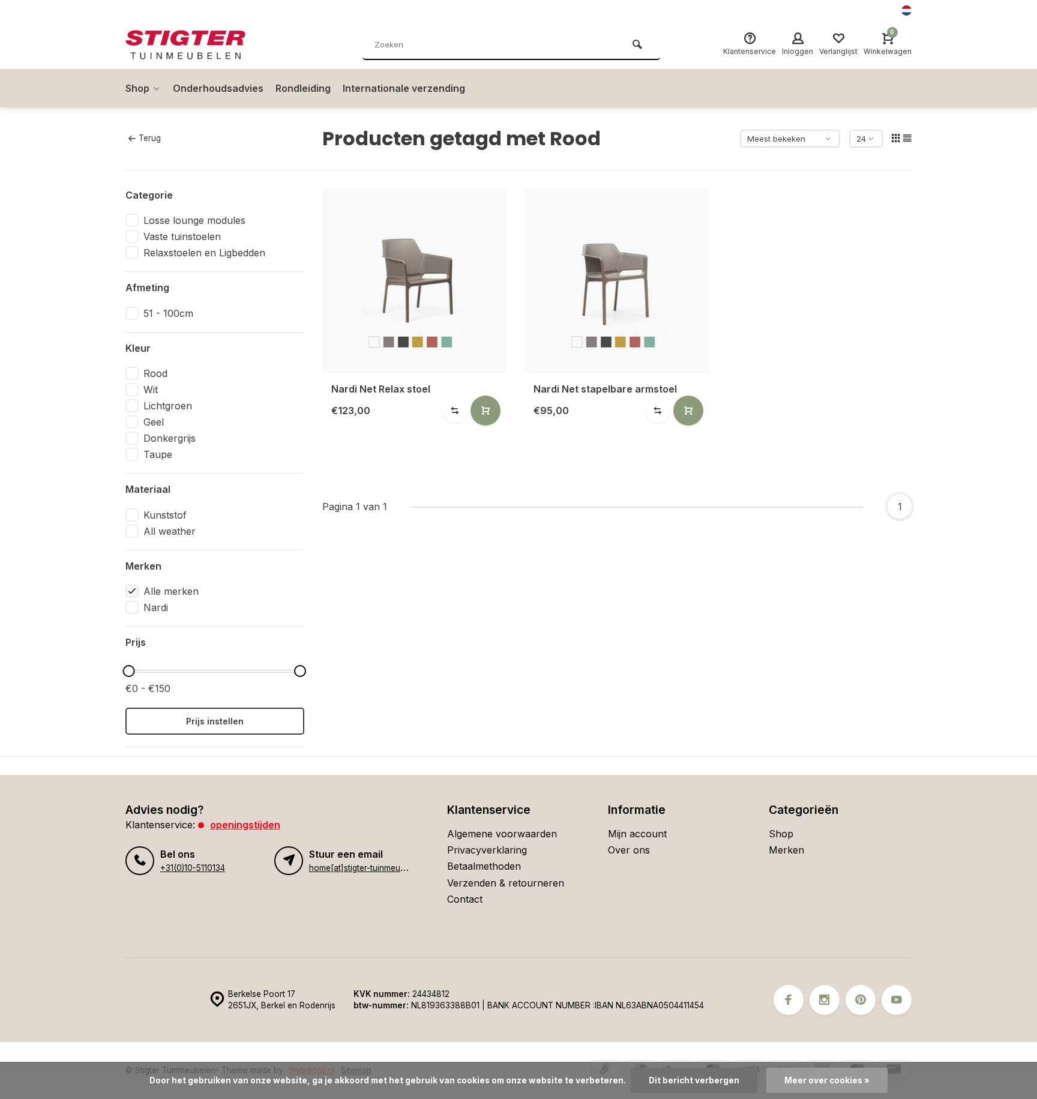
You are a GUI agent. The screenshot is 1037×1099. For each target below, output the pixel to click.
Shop (137, 88)
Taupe (157, 454)
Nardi (155, 607)
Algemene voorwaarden (502, 834)
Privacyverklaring (487, 850)
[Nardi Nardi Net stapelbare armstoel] (617, 280)
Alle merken (171, 591)
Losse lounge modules (194, 220)
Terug (150, 138)
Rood (155, 373)
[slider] (128, 671)
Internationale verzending (404, 88)
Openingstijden (245, 825)
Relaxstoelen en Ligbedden (204, 253)
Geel (153, 422)
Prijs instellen (215, 721)
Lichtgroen (167, 406)
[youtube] (897, 1000)
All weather (169, 531)
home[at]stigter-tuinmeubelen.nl (369, 868)
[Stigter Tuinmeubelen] (197, 45)
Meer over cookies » (827, 1080)
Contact (464, 899)
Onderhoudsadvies (218, 88)
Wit (150, 390)
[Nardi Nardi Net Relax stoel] (414, 280)
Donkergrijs (169, 438)
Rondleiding (303, 88)
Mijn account (637, 834)
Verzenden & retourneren (505, 883)
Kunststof (165, 515)
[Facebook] (789, 1000)
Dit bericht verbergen (694, 1080)
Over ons (629, 850)
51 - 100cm (168, 313)
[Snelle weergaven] (485, 411)
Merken (786, 850)
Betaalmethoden (484, 866)
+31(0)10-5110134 (192, 868)
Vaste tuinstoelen (182, 236)
